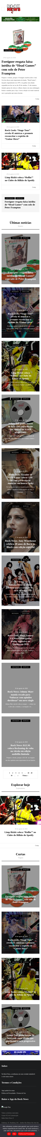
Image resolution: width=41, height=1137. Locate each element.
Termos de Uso (21, 1093)
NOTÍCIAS (19, 50)
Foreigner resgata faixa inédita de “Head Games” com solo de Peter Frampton (20, 204)
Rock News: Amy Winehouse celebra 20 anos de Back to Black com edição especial (20, 543)
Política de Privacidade (8, 1093)
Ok (9, 1134)
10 (28, 773)
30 (11, 775)
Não (14, 1134)
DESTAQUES (8, 50)
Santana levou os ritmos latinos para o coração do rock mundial (20, 587)
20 (31, 773)
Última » (25, 775)
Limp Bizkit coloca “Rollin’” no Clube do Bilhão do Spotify (20, 375)
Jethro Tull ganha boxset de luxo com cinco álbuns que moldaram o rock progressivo (20, 835)
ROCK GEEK (19, 119)
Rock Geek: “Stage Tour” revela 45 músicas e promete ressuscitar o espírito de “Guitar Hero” (19, 134)
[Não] (38, 1130)
